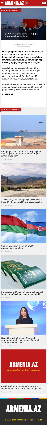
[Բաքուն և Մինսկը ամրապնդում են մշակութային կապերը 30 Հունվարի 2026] (23, 208)
